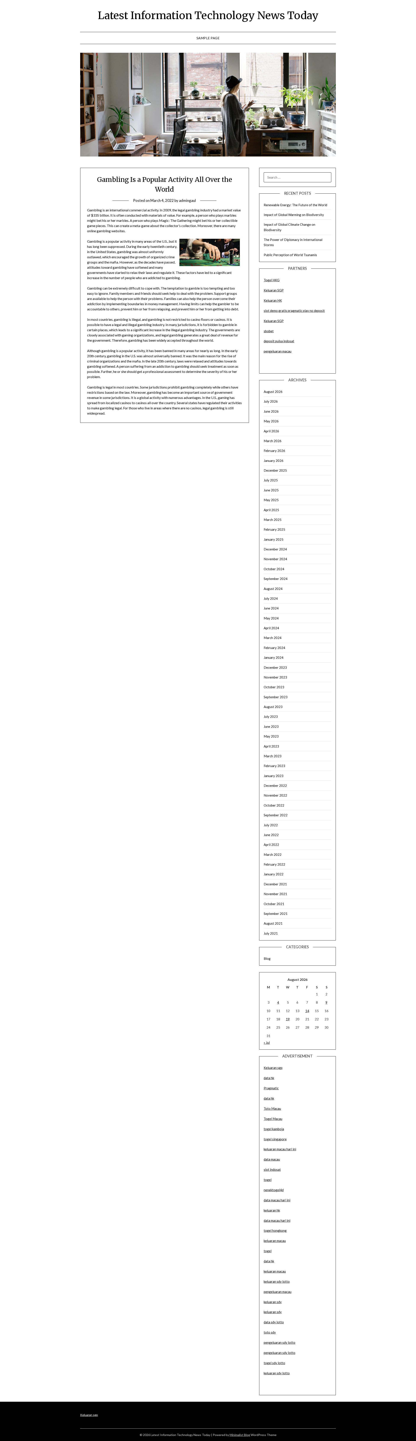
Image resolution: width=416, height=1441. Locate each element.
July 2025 (271, 480)
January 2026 (273, 461)
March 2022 (272, 854)
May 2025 (271, 500)
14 (307, 1011)
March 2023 (272, 756)
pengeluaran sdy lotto (279, 1353)
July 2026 (271, 401)
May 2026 (271, 421)
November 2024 (275, 559)
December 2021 (275, 884)
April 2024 (271, 628)
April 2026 (271, 431)
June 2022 (271, 835)
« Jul (267, 1042)
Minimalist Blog (240, 1435)
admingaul (187, 200)
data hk (269, 1078)
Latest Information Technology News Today (208, 15)
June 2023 (271, 726)
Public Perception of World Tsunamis (290, 255)
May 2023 (271, 736)
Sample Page (208, 38)
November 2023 (275, 677)
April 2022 (271, 844)
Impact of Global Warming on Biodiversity (294, 215)
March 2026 (272, 441)
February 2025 (274, 529)
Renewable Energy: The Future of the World (295, 205)
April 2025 (271, 510)
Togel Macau (273, 1119)
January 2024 (273, 657)
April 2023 (271, 746)
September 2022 (276, 815)
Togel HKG (272, 280)
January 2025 (273, 539)
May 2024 (271, 618)
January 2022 (273, 874)
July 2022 (271, 825)
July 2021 (271, 933)
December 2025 (275, 470)
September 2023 (276, 697)
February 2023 (274, 766)
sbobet (269, 331)
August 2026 (273, 392)
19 (288, 1019)
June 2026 (271, 411)
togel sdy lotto (274, 1363)
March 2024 (272, 638)
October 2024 (274, 569)
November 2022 (275, 795)
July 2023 (271, 716)
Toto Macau (272, 1108)
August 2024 (273, 589)
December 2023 (275, 667)
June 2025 (271, 490)
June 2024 (271, 608)
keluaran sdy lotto (277, 1373)
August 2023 (273, 707)
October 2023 (274, 687)
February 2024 (274, 648)
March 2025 (272, 520)
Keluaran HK (273, 300)
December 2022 (275, 785)
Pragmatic (271, 1088)
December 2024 (275, 549)
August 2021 (273, 923)
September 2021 (276, 914)
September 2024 (276, 579)
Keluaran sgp (273, 1068)
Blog (267, 958)
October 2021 (274, 904)
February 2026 (274, 451)
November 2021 (275, 894)
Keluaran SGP (274, 290)
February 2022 (274, 864)
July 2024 (271, 598)
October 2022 (274, 805)
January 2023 (273, 776)
